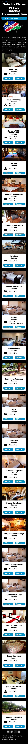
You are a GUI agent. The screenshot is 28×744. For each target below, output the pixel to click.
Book (20, 78)
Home (8, 1)
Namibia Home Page (14, 18)
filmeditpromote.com (9, 739)
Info (8, 78)
